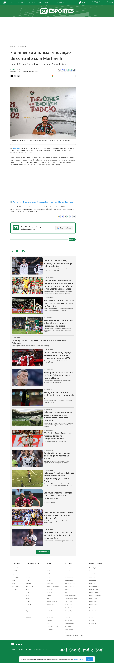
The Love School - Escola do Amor (74, 635)
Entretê (33, 2)
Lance (19, 46)
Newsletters (92, 580)
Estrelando (28, 583)
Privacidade (29, 649)
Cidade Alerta (68, 605)
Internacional (50, 605)
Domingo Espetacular (71, 611)
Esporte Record (69, 614)
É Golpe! (49, 595)
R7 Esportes (13, 46)
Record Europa (93, 598)
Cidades (49, 580)
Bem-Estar (28, 571)
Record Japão (93, 601)
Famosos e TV (30, 586)
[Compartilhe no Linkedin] (65, 70)
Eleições (27, 2)
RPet (27, 608)
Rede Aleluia (92, 608)
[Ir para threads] (79, 650)
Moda (27, 595)
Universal (91, 620)
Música (28, 598)
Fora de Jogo (15, 577)
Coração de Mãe (69, 608)
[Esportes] (57, 11)
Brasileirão (15, 571)
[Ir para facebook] (93, 2)
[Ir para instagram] (97, 2)
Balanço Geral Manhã (71, 583)
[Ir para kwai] (75, 650)
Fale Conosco (20, 649)
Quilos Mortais (69, 629)
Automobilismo (16, 568)
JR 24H (46, 2)
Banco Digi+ (92, 568)
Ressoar (91, 614)
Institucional (95, 563)
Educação (49, 592)
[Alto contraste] (11, 76)
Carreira (91, 571)
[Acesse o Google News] (71, 70)
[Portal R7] (4, 2)
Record (52, 2)
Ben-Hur (67, 589)
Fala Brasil (67, 617)
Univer (91, 617)
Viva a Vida (28, 617)
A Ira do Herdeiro (69, 571)
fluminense (72, 239)
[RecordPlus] (83, 2)
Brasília (20, 2)
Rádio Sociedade (93, 589)
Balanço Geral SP (69, 586)
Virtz (27, 614)
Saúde (48, 623)
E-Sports (14, 574)
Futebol (24, 46)
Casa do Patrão (69, 601)
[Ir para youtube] (101, 650)
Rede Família (92, 611)
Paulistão (14, 589)
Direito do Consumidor (53, 586)
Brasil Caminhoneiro (70, 595)
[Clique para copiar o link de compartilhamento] (74, 70)
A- (18, 76)
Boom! (67, 592)
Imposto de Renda (52, 601)
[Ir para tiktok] (88, 650)
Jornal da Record (69, 623)
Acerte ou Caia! (69, 568)
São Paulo (49, 620)
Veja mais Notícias (43, 551)
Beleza (27, 568)
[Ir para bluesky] (62, 650)
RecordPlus (92, 583)
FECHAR (89, 659)
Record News (60, 2)
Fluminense (16, 148)
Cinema (28, 577)
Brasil (48, 571)
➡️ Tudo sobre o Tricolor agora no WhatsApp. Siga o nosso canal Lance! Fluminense (41, 202)
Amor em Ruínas (69, 574)
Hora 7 (48, 598)
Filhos (27, 589)
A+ (15, 76)
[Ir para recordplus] (84, 650)
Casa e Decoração (31, 574)
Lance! (13, 583)
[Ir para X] (95, 2)
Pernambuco (50, 614)
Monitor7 (49, 611)
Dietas (27, 580)
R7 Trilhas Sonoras (94, 586)
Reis (66, 632)
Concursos (50, 583)
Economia (49, 589)
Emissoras (92, 577)
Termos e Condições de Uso (40, 649)
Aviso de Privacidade (78, 659)
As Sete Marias (69, 577)
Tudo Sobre (50, 629)
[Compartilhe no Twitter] (59, 70)
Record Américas (93, 592)
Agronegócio (50, 568)
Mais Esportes (15, 586)
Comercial (92, 574)
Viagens (28, 611)
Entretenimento (33, 563)
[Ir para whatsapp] (97, 650)
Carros (48, 577)
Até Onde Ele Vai (69, 580)
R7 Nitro (28, 601)
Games (28, 592)
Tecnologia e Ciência (52, 626)
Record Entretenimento (95, 595)
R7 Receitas (29, 605)
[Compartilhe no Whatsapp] (68, 70)
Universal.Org (92, 623)
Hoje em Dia (68, 620)
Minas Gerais (50, 608)
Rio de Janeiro (50, 617)
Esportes (40, 2)
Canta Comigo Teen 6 (71, 598)
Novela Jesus (68, 626)
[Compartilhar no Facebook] (62, 70)
